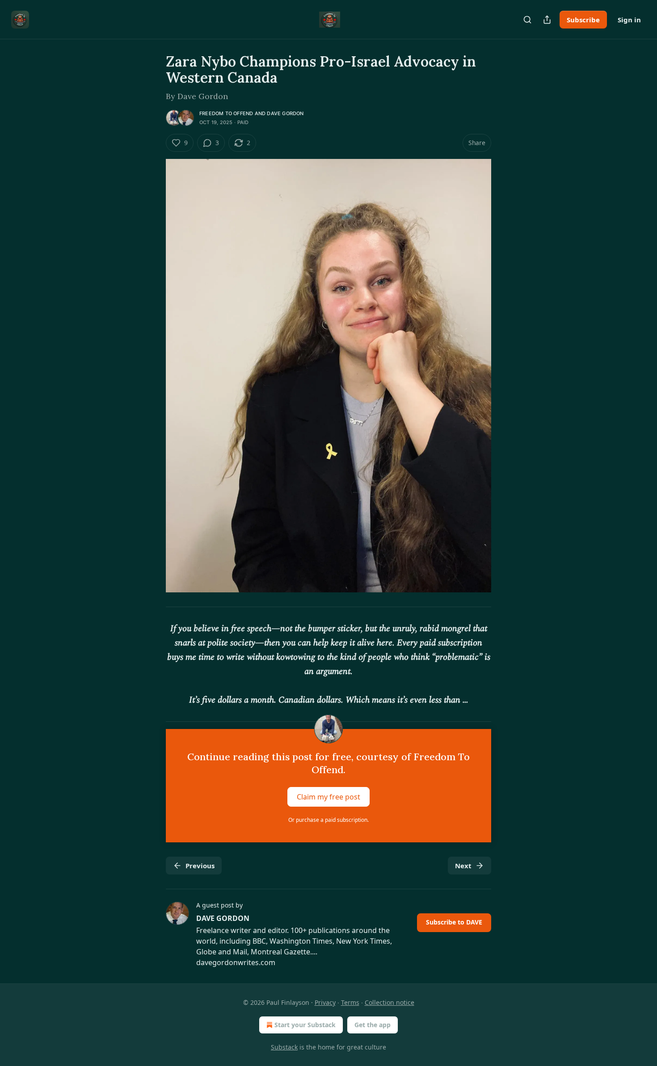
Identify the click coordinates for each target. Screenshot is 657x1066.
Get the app (372, 1024)
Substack (284, 1047)
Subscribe (583, 19)
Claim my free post (328, 797)
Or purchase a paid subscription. (328, 820)
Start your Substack (305, 1024)
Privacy (325, 1002)
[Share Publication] (547, 20)
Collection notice (389, 1002)
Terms (350, 1002)
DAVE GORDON (285, 113)
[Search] (527, 20)
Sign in (629, 19)
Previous (200, 865)
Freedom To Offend (226, 113)
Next (463, 865)
